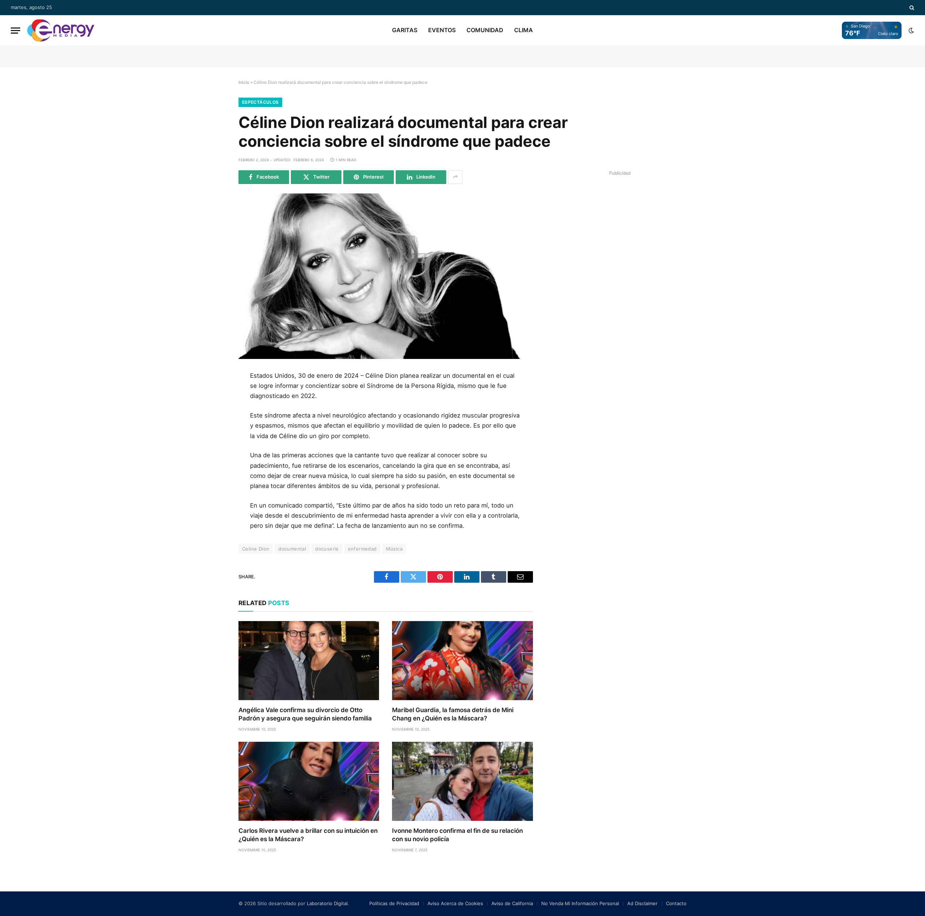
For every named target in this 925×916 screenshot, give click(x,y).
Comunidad (484, 30)
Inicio (243, 82)
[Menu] (15, 30)
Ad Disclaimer (642, 903)
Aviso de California (512, 903)
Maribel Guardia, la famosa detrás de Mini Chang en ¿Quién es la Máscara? (452, 714)
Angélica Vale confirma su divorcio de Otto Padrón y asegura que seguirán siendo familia (305, 714)
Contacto (676, 903)
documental (292, 549)
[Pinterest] (214, 444)
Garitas (404, 30)
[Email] (214, 460)
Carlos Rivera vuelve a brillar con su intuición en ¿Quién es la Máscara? (308, 835)
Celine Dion (255, 549)
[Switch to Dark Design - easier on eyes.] (910, 30)
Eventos (442, 30)
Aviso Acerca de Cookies (455, 903)
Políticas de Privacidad (394, 903)
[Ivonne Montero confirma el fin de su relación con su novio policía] (462, 781)
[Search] (911, 7)
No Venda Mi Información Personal (580, 903)
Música (394, 549)
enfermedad (362, 549)
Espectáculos (260, 102)
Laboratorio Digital (327, 903)
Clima (523, 30)
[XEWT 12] (61, 30)
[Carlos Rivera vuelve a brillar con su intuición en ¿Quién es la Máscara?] (308, 781)
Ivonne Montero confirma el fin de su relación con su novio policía (457, 835)
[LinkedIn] (214, 428)
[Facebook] (214, 395)
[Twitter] (214, 411)
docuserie (327, 549)
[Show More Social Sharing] (455, 177)
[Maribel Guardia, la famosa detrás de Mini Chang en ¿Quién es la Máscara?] (462, 660)
